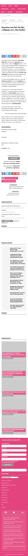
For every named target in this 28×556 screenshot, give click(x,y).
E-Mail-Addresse (5, 443)
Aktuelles (3, 6)
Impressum (4, 492)
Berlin (10, 6)
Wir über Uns (5, 497)
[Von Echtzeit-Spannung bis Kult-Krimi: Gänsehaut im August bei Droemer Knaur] (6, 268)
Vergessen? (17, 221)
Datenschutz (4, 495)
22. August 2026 (7, 358)
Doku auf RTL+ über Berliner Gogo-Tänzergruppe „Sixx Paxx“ (17, 249)
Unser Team (4, 500)
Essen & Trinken (22, 9)
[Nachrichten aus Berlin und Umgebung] (14, 3)
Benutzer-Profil (5, 483)
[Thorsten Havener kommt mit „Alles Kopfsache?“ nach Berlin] (6, 307)
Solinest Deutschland (9, 181)
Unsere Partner (5, 502)
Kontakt (3, 507)
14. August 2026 (7, 433)
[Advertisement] (13, 326)
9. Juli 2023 (5, 34)
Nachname (4, 452)
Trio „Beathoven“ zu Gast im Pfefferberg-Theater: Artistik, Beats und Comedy (17, 262)
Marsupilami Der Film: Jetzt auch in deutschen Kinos (17, 293)
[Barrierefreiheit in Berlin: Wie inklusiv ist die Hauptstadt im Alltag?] (6, 282)
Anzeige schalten (5, 490)
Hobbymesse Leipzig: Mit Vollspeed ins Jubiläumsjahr (13, 430)
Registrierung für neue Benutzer (9, 485)
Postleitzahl (5, 456)
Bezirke (16, 6)
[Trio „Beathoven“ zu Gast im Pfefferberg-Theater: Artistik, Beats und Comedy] (6, 262)
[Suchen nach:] (14, 15)
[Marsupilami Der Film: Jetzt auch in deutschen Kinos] (6, 294)
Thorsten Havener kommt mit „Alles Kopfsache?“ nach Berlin (17, 306)
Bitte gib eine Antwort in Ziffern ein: (11, 214)
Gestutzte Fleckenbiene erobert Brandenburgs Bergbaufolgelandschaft (16, 300)
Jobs (3, 505)
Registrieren (5, 223)
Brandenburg (4, 9)
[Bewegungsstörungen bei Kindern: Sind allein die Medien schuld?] (6, 288)
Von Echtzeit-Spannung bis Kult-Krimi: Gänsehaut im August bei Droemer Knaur (17, 268)
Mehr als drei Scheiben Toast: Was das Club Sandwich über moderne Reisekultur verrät (16, 275)
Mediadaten (4, 487)
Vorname (4, 448)
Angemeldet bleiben (13, 155)
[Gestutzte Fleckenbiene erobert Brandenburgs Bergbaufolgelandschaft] (6, 300)
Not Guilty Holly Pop (11, 178)
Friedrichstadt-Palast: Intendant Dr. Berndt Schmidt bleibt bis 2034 (16, 256)
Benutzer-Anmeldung (6, 480)
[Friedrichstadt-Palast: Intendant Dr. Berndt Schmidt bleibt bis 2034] (6, 256)
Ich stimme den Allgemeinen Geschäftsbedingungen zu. (10, 461)
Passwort (4, 137)
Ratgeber (10, 12)
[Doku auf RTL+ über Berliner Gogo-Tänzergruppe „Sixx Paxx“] (6, 250)
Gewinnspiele (19, 12)
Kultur (12, 9)
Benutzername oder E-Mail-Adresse (11, 206)
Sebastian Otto (13, 34)
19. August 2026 (7, 395)
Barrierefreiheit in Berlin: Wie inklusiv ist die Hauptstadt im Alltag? (16, 282)
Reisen (3, 12)
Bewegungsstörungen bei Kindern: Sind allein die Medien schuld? (17, 288)
